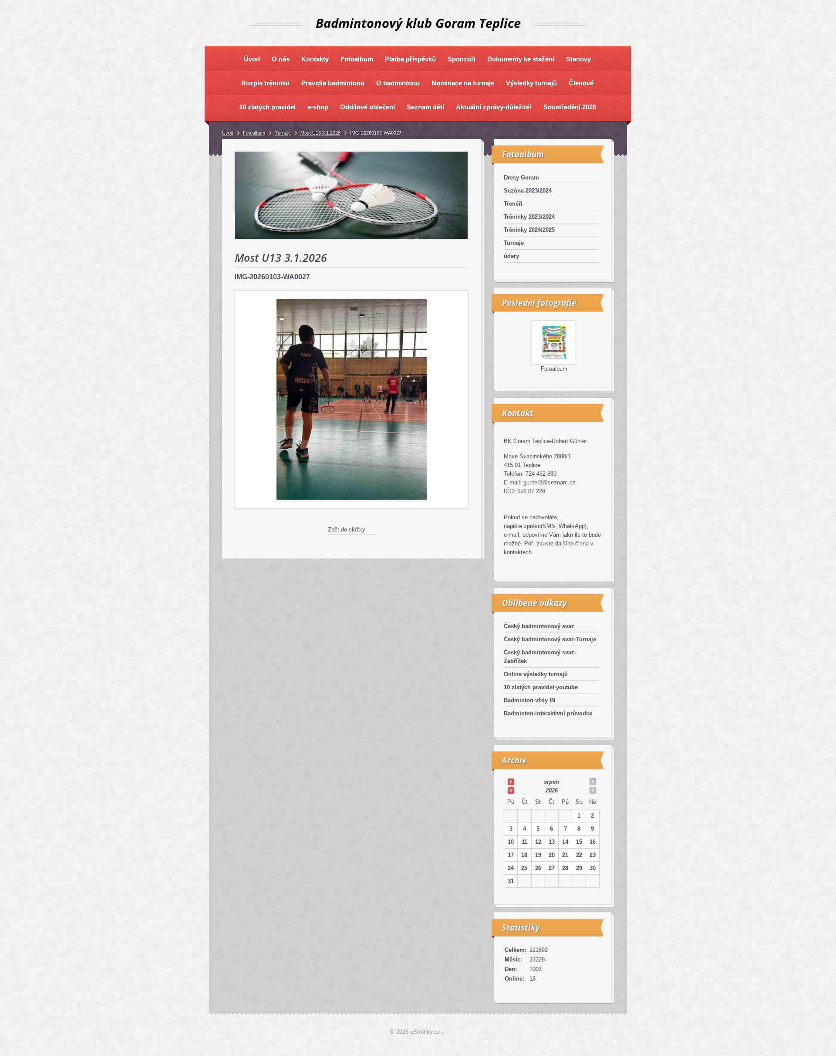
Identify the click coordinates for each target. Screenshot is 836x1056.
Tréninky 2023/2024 (529, 216)
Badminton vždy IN (529, 700)
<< (511, 781)
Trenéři (513, 203)
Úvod (227, 132)
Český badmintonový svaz (539, 626)
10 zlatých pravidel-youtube (541, 687)
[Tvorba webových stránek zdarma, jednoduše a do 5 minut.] (443, 1033)
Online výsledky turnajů (536, 674)
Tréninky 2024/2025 (529, 230)
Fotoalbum (554, 369)
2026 (552, 790)
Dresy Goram (521, 177)
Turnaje (514, 243)
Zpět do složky (346, 529)
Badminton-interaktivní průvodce (548, 713)
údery (511, 256)
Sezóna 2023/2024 (528, 190)
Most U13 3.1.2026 (320, 132)
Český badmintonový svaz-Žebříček (540, 656)
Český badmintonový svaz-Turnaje (550, 639)
